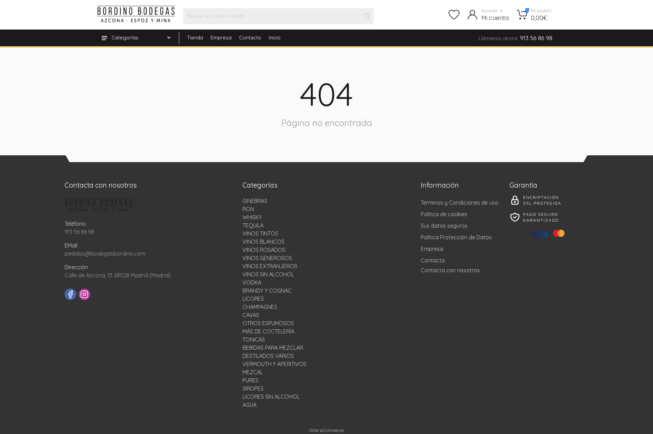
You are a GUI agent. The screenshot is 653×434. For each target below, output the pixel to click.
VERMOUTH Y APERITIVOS (274, 364)
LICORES (253, 298)
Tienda (195, 37)
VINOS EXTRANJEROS (269, 266)
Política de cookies (444, 214)
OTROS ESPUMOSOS (268, 323)
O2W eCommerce (326, 430)
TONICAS (253, 339)
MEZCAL (252, 372)
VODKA (251, 282)
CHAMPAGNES (259, 306)
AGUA (249, 404)
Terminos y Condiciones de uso (459, 202)
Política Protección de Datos (456, 237)
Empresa (221, 37)
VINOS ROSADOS (263, 249)
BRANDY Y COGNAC (267, 290)
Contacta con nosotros (450, 270)
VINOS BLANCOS (263, 241)
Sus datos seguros (444, 225)
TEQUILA (253, 225)
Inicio (275, 37)
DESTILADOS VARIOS (268, 355)
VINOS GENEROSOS (267, 258)
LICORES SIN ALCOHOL (271, 396)
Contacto (250, 37)
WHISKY (252, 217)
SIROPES (253, 388)
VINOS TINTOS (260, 233)
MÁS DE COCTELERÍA (268, 331)
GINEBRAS (254, 200)
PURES (250, 380)
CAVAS (250, 315)
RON (248, 209)
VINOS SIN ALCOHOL (268, 274)
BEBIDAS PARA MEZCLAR (272, 347)
